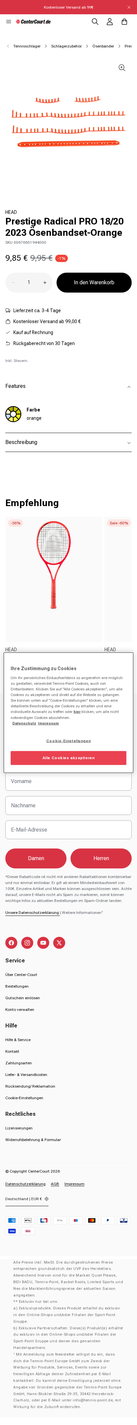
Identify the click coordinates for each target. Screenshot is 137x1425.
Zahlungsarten (18, 1063)
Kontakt (12, 1051)
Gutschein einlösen (22, 998)
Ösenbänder (103, 46)
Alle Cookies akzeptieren (69, 757)
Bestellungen (17, 986)
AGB (55, 1184)
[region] (68, 712)
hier (76, 711)
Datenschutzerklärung (25, 1184)
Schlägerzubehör (66, 46)
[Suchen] (95, 21)
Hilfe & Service (18, 1039)
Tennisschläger (27, 46)
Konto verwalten (19, 1009)
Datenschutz (24, 723)
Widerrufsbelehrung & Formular (33, 1139)
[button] (8, 21)
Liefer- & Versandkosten (26, 1074)
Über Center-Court (21, 974)
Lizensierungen (19, 1128)
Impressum (74, 1184)
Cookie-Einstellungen (24, 1098)
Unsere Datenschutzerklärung (32, 912)
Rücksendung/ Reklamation (30, 1086)
